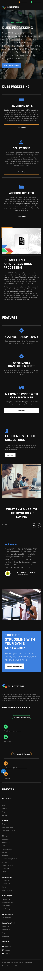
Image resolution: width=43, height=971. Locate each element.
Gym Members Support (8, 830)
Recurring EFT (6, 884)
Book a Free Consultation (11, 65)
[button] (39, 7)
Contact (4, 815)
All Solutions (5, 839)
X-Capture (5, 852)
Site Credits (5, 966)
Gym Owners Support (8, 827)
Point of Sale (5, 926)
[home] (10, 7)
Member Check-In (7, 849)
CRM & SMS (5, 862)
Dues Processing (7, 880)
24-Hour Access (6, 917)
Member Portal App (7, 902)
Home (4, 802)
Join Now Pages (6, 909)
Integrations (5, 868)
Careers (4, 808)
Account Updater (7, 890)
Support (4, 824)
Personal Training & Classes (9, 859)
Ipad (3, 846)
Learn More (21, 410)
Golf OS (4, 871)
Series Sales (5, 936)
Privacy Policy (14, 966)
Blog (3, 812)
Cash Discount (6, 929)
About (4, 805)
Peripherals (5, 933)
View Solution (22, 127)
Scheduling (5, 855)
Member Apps (6, 899)
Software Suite (6, 842)
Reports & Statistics (7, 865)
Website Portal (6, 905)
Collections (5, 887)
